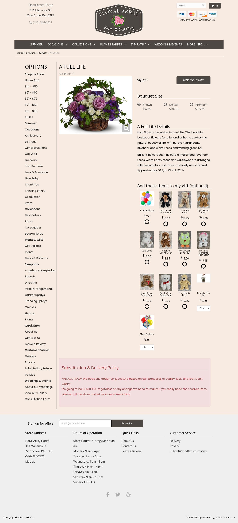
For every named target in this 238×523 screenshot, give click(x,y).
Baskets (43, 52)
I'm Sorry (31, 160)
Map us (30, 461)
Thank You (32, 185)
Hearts (29, 313)
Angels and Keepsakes (40, 270)
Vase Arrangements (39, 289)
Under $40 (32, 80)
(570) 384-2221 (42, 22)
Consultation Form (37, 399)
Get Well (31, 154)
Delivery (30, 356)
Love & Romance (36, 172)
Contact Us (32, 338)
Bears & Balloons (36, 258)
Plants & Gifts (111, 44)
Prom (28, 203)
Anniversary (33, 136)
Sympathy (138, 44)
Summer (36, 44)
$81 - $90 (31, 111)
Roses (29, 221)
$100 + (29, 117)
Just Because (34, 166)
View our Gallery (36, 393)
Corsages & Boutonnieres (34, 231)
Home (20, 52)
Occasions (55, 44)
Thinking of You (35, 191)
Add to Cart (193, 80)
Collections (81, 44)
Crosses (30, 307)
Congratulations (36, 148)
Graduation (32, 197)
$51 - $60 (31, 93)
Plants (29, 252)
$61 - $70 (31, 99)
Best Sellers (33, 215)
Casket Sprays (35, 295)
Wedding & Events (168, 44)
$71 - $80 (31, 105)
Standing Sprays (36, 301)
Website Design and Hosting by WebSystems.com (211, 517)
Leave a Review (35, 344)
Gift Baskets (33, 246)
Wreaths (31, 283)
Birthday (30, 142)
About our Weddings (39, 387)
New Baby (32, 178)
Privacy (30, 362)
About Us (31, 332)
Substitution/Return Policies (38, 371)
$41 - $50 (31, 86)
